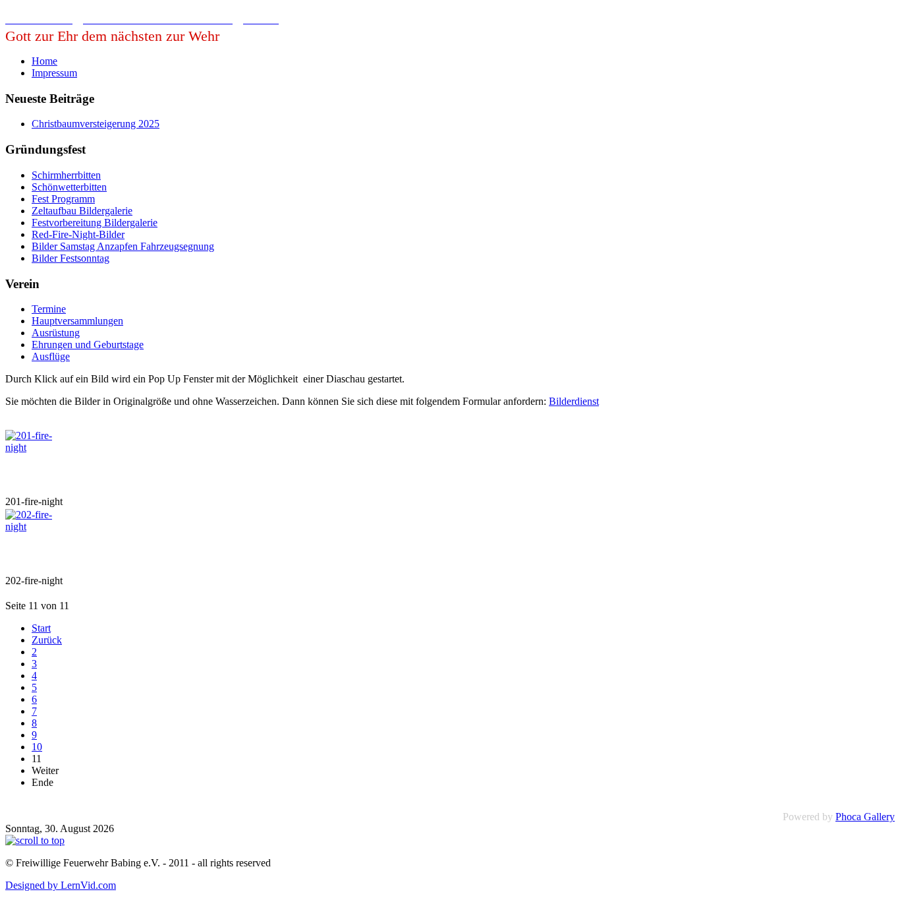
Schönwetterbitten (69, 187)
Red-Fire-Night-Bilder (78, 234)
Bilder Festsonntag (70, 258)
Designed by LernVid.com (60, 885)
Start (41, 628)
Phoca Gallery (865, 816)
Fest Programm (63, 198)
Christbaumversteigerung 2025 (95, 123)
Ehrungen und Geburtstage (88, 344)
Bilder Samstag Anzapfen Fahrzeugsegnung (123, 246)
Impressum (54, 72)
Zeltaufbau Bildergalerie (82, 210)
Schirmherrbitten (66, 175)
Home (44, 61)
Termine (49, 309)
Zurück (47, 640)
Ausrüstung (56, 332)
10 (37, 746)
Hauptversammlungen (77, 320)
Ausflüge (51, 356)
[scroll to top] (35, 840)
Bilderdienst (574, 401)
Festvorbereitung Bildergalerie (94, 222)
